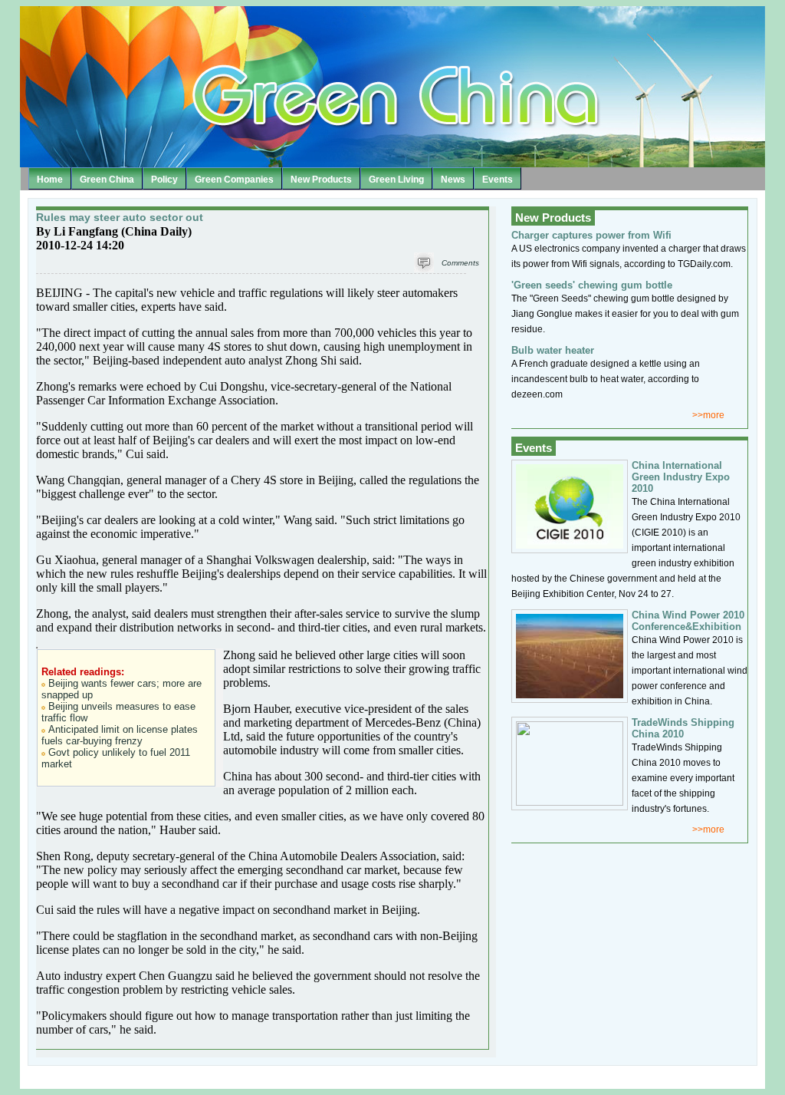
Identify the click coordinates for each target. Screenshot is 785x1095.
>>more (708, 415)
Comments (460, 263)
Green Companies (234, 179)
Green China (107, 179)
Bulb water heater (552, 350)
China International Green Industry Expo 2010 (681, 477)
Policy (164, 179)
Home (50, 179)
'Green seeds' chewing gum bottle (591, 285)
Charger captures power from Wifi (591, 235)
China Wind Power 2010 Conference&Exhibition (688, 620)
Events (497, 179)
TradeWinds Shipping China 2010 (683, 728)
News (453, 179)
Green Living (396, 179)
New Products (321, 179)
